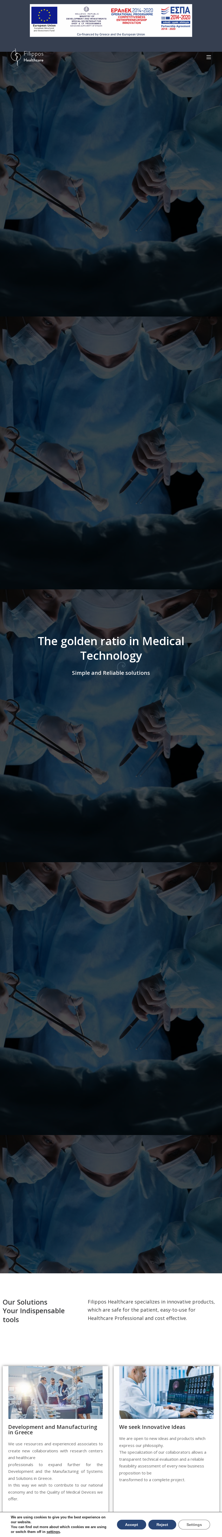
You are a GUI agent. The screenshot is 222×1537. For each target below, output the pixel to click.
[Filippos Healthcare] (27, 57)
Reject (162, 1524)
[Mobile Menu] (208, 57)
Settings (194, 1524)
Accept (131, 1524)
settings (53, 1532)
